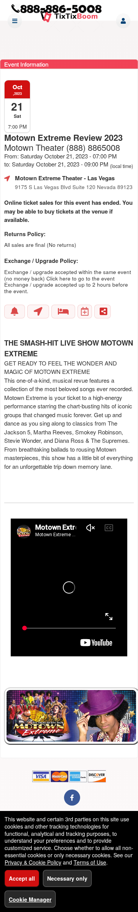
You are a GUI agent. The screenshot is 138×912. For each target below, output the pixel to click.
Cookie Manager (30, 899)
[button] (123, 20)
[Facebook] (72, 797)
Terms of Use (90, 862)
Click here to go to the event (80, 278)
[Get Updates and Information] (14, 311)
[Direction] (38, 311)
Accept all (22, 878)
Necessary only (67, 878)
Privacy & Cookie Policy (33, 862)
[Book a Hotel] (63, 311)
